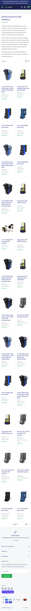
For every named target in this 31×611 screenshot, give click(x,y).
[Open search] (22, 7)
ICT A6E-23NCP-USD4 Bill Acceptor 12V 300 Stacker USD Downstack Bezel (23, 356)
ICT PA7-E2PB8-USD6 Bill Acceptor (7, 393)
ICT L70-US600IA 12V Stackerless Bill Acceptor (7, 241)
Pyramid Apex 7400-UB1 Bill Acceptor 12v (7, 432)
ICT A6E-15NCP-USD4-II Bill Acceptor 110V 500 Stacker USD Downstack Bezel (7, 279)
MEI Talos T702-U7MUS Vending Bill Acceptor (23, 316)
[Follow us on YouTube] (12, 589)
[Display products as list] (28, 61)
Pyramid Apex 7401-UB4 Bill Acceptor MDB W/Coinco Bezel (23, 88)
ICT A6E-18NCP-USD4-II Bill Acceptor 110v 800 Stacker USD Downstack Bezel (7, 203)
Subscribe (7, 576)
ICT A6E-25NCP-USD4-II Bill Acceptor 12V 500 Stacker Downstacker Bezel (23, 395)
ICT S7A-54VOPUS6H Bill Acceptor (7, 509)
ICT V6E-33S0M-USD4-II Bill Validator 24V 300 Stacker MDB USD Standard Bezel (8, 356)
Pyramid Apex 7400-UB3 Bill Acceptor (22, 240)
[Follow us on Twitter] (6, 589)
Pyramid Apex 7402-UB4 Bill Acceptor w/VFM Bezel (22, 278)
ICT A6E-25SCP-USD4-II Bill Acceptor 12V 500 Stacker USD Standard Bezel (8, 89)
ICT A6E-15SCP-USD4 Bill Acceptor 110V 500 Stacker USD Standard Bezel (7, 164)
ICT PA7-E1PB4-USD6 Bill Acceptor (7, 126)
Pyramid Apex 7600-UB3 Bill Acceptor (22, 201)
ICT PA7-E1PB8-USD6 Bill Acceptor (22, 162)
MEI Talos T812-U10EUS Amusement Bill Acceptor (8, 471)
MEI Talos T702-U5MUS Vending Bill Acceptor (23, 470)
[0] (28, 7)
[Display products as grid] (26, 61)
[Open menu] (2, 7)
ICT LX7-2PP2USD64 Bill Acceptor (22, 126)
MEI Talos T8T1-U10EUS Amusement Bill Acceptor (23, 433)
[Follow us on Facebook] (3, 589)
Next (26, 524)
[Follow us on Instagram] (9, 589)
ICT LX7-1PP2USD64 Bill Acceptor (22, 509)
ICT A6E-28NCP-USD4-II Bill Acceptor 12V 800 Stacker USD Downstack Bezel (8, 317)
